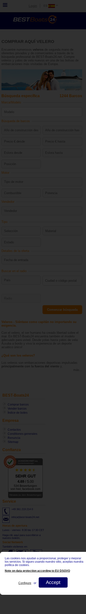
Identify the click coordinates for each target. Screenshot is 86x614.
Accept (53, 582)
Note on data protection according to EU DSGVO (37, 570)
